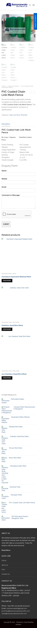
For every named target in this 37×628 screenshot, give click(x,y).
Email (4, 187)
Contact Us (6, 574)
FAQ (3, 570)
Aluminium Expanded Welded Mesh (16, 277)
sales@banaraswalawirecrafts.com (14, 613)
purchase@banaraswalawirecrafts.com (16, 611)
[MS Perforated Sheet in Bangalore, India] (34, 92)
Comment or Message (11, 195)
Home (3, 86)
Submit (6, 224)
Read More (6, 550)
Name (4, 171)
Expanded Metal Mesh (9, 273)
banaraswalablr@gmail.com (17, 608)
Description (6, 124)
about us (5, 565)
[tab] (6, 124)
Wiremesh (24, 115)
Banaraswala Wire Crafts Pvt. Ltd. (15, 585)
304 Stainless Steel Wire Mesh (14, 374)
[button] (32, 17)
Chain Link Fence (13, 86)
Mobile (5, 179)
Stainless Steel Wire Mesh (10, 322)
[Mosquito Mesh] (31, 92)
